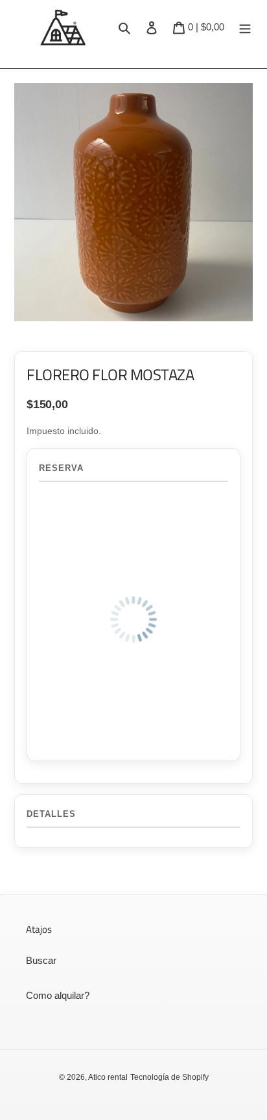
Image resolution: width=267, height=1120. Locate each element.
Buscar (41, 960)
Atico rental (108, 1077)
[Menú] (245, 27)
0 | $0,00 (205, 26)
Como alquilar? (57, 995)
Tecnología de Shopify (169, 1077)
